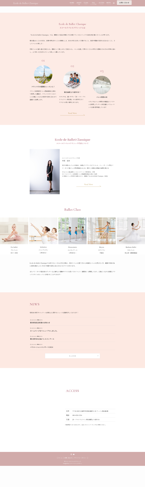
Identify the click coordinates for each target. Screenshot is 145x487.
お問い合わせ (68, 458)
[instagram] (71, 454)
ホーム (60, 458)
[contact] (74, 454)
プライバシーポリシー (80, 458)
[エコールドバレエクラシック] (26, 3)
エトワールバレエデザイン (75, 463)
